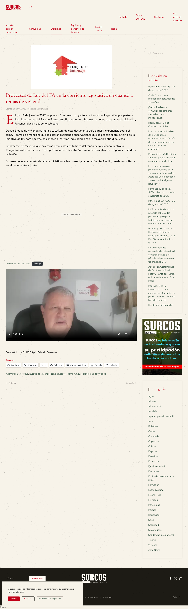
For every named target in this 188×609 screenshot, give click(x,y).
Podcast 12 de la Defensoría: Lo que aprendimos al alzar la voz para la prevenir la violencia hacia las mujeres (162, 293)
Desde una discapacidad (160, 305)
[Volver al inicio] (13, 7)
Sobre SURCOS (140, 17)
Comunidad (154, 436)
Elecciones (153, 471)
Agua (151, 396)
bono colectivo (58, 373)
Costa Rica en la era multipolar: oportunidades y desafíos (161, 99)
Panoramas (154, 505)
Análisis (152, 411)
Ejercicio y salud (156, 466)
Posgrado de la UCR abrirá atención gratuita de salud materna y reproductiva (162, 157)
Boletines (153, 426)
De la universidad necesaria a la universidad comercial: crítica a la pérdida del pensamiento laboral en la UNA (161, 254)
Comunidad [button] (35, 28)
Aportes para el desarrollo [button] (11, 29)
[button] (30, 7)
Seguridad (153, 525)
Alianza (152, 401)
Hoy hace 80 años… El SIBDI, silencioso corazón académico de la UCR (161, 192)
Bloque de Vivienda (39, 373)
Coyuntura (153, 441)
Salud (151, 520)
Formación (153, 485)
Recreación (154, 515)
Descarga (37, 263)
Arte (150, 421)
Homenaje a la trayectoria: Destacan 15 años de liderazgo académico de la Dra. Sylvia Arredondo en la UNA (161, 235)
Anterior (12, 383)
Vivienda (152, 545)
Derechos (43, 108)
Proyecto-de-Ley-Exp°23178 (18, 263)
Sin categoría (155, 530)
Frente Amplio (74, 373)
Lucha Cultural (155, 490)
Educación (153, 461)
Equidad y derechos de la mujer (77, 29)
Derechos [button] (56, 28)
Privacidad (107, 597)
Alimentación (155, 406)
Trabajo (115, 28)
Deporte (152, 451)
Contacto (159, 17)
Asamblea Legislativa (17, 373)
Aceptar (13, 598)
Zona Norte (154, 550)
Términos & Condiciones (87, 597)
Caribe (151, 431)
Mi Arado (153, 500)
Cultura (152, 446)
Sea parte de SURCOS (177, 17)
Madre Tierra (98, 28)
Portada (123, 17)
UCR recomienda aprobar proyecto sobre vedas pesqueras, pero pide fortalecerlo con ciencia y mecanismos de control (161, 216)
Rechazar (28, 598)
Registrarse (37, 578)
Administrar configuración (50, 598)
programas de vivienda (94, 373)
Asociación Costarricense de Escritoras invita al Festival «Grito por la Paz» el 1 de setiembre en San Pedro (161, 274)
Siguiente (130, 383)
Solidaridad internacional (161, 535)
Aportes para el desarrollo (161, 416)
